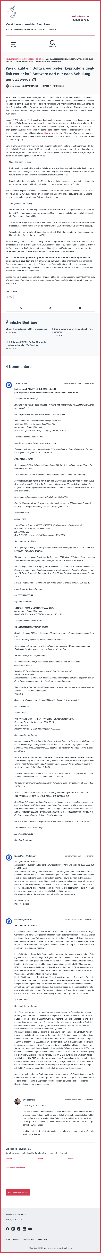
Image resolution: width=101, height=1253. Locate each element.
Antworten (89, 383)
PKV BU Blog (29, 59)
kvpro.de (49, 133)
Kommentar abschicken (17, 1192)
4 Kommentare (58, 86)
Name (9, 1159)
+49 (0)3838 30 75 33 (15, 1219)
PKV (9, 297)
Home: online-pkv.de (14, 59)
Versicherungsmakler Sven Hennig (30, 24)
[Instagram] (18, 1229)
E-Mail (39, 1159)
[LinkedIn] (80, 308)
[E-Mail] (30, 1229)
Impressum (42, 1239)
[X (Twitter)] (51, 308)
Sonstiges (40, 59)
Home (8, 1239)
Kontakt (16, 1239)
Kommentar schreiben (15, 1168)
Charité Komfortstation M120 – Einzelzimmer (26, 329)
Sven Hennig (29, 1100)
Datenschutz (29, 1239)
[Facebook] (21, 308)
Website (70, 1159)
